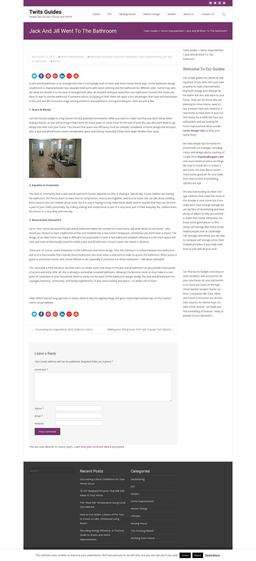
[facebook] (210, 4)
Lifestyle (135, 516)
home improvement (150, 56)
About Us (188, 14)
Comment (41, 369)
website (48, 302)
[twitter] (215, 4)
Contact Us (207, 14)
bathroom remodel (101, 56)
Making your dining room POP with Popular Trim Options (140, 329)
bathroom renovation (125, 56)
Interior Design (151, 14)
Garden (172, 14)
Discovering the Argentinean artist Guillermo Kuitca (62, 329)
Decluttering (138, 479)
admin (56, 61)
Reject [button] (198, 555)
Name (39, 408)
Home (96, 14)
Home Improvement (72, 56)
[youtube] (224, 4)
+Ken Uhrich (36, 298)
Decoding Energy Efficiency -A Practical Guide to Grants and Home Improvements (102, 535)
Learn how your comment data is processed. (99, 446)
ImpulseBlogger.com (211, 156)
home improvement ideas (197, 126)
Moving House (127, 14)
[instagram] (219, 4)
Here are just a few (143, 101)
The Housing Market (142, 530)
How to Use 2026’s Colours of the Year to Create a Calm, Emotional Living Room (102, 519)
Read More (212, 555)
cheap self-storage (193, 227)
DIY (109, 14)
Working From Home (142, 538)
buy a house (190, 108)
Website (39, 423)
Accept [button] (185, 555)
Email (39, 416)
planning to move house (196, 104)
